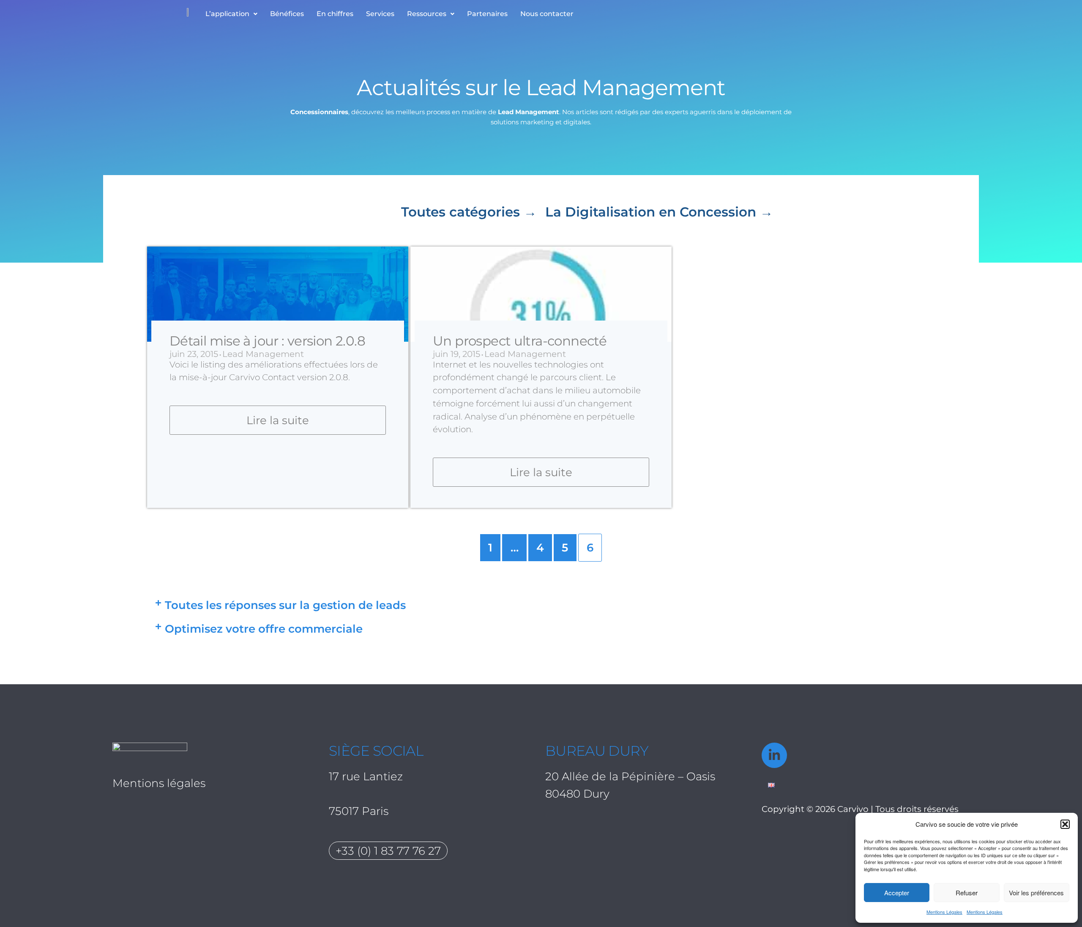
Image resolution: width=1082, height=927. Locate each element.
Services (380, 14)
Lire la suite (277, 420)
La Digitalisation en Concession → (659, 212)
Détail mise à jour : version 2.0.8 (267, 341)
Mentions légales (158, 783)
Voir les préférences (1036, 892)
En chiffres (335, 14)
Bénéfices (287, 14)
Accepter (896, 892)
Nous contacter (547, 14)
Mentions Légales (944, 911)
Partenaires (487, 14)
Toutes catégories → (469, 212)
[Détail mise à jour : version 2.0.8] (277, 294)
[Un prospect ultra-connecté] (541, 294)
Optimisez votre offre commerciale (264, 628)
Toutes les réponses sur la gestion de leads (285, 605)
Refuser (967, 892)
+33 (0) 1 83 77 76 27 (388, 850)
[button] (1065, 824)
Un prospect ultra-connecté (520, 341)
